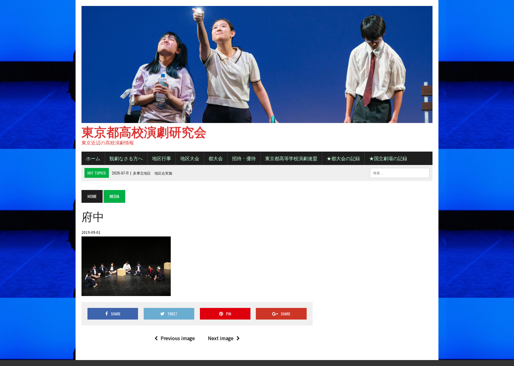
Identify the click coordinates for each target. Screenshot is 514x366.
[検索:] (400, 172)
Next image (221, 338)
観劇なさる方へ (126, 158)
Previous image (178, 338)
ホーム (93, 158)
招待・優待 (244, 158)
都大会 (216, 158)
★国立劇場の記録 (388, 158)
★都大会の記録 (343, 158)
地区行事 (161, 158)
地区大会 (189, 158)
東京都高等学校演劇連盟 (291, 158)
